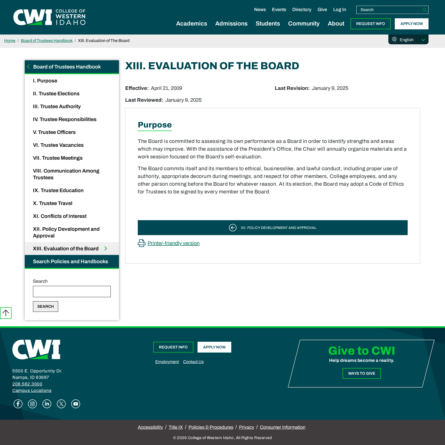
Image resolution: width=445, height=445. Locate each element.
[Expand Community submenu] (304, 29)
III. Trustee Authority (57, 106)
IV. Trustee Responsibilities (65, 119)
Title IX (176, 427)
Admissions (231, 23)
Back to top (6, 313)
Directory (301, 9)
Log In (339, 9)
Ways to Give (361, 373)
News (260, 9)
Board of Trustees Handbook (47, 40)
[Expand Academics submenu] (191, 29)
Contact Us (193, 362)
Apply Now (411, 24)
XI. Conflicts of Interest (60, 216)
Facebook (18, 403)
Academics (191, 23)
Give (322, 9)
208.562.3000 (27, 384)
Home (9, 40)
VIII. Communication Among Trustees (66, 174)
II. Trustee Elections (57, 93)
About (336, 23)
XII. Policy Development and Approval (66, 232)
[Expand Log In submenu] (339, 15)
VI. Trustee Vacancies (59, 145)
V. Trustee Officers (55, 132)
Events (279, 9)
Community (304, 23)
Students (268, 23)
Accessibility (150, 427)
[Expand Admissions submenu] (231, 29)
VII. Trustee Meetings (58, 158)
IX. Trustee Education (59, 190)
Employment (167, 362)
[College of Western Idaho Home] (49, 17)
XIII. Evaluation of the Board (66, 248)
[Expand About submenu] (336, 29)
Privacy (246, 427)
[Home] (36, 349)
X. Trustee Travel (53, 203)
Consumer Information (282, 427)
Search (40, 281)
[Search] (424, 9)
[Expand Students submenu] (267, 29)
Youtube (75, 403)
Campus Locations (32, 390)
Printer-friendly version (174, 243)
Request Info (370, 24)
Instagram (32, 403)
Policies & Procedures (211, 427)
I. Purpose (45, 80)
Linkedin (47, 403)
